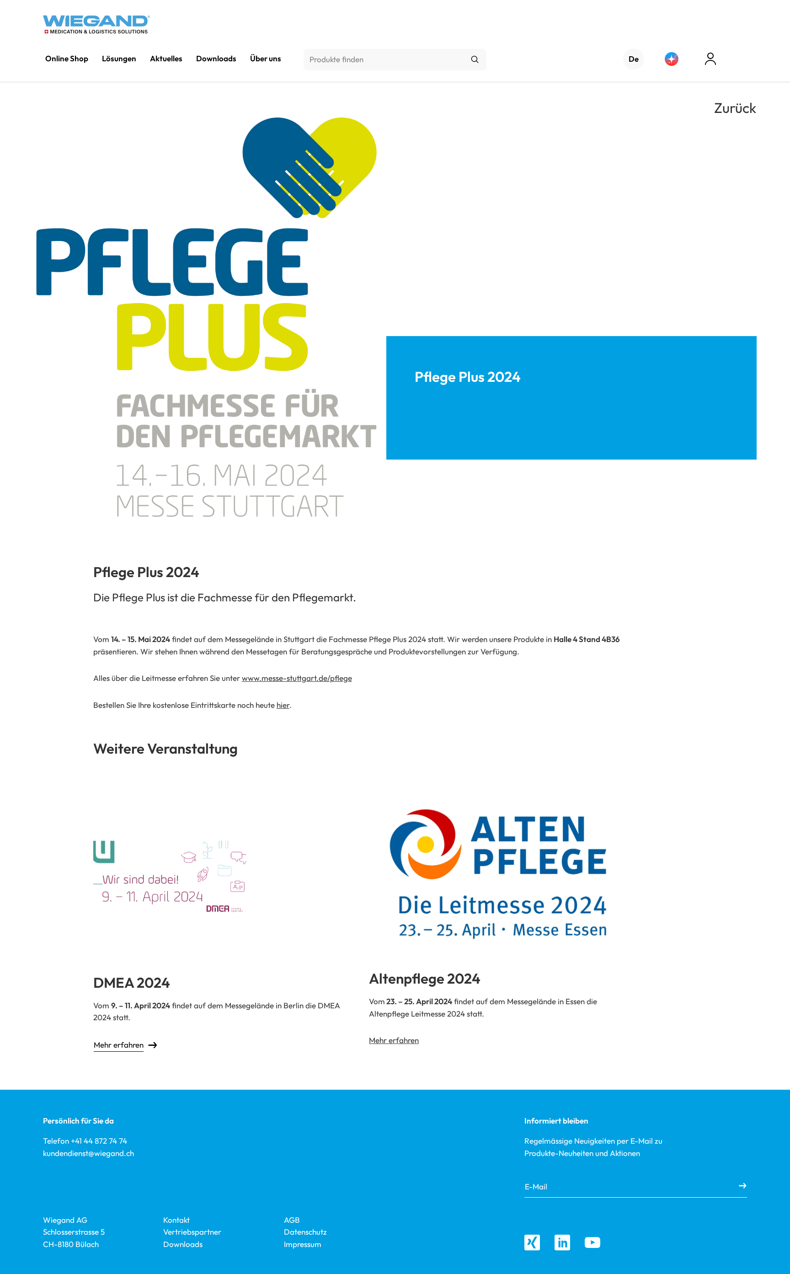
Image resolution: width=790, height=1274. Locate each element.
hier (283, 705)
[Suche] (474, 59)
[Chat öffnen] (671, 59)
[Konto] (710, 59)
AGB (292, 1220)
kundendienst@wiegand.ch (88, 1153)
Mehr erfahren (119, 1044)
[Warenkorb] (742, 60)
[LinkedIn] (562, 1242)
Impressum (302, 1244)
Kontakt (176, 1220)
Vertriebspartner (192, 1232)
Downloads (183, 1244)
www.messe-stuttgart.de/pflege (297, 678)
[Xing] (532, 1242)
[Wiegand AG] (96, 24)
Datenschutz (305, 1232)
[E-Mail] (742, 1186)
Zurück (735, 108)
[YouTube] (592, 1242)
